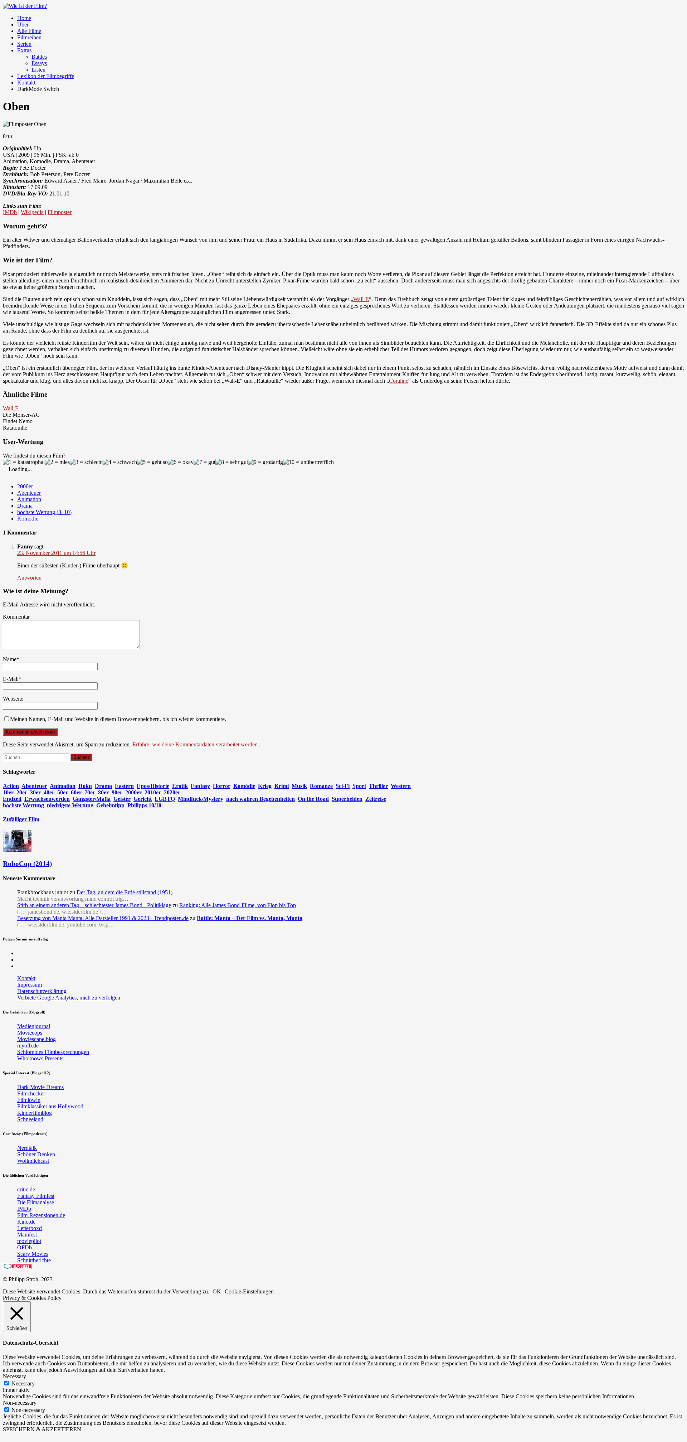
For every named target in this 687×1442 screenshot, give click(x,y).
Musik (299, 786)
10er (8, 792)
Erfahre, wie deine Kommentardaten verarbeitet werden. (195, 744)
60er (76, 792)
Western (401, 786)
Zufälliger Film (21, 819)
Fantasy (200, 786)
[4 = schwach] (120, 462)
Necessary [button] (14, 1376)
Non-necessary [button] (19, 1403)
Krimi (281, 786)
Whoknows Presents (40, 1058)
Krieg (265, 786)
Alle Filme (29, 31)
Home (24, 18)
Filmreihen (29, 37)
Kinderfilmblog (34, 1113)
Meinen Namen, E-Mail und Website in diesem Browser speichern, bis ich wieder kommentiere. (118, 719)
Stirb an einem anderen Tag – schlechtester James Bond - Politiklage (94, 905)
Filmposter (60, 212)
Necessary (23, 1383)
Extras (24, 50)
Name (9, 659)
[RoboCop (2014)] (17, 850)
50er (62, 792)
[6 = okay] (181, 462)
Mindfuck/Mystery (200, 799)
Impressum (29, 985)
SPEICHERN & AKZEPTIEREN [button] (42, 1429)
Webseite (13, 699)
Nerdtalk (27, 1148)
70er (89, 792)
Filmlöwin (28, 1100)
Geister (122, 799)
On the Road (313, 799)
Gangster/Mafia (92, 799)
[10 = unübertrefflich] (308, 462)
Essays (39, 63)
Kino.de (26, 1222)
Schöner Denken (36, 1154)
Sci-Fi (343, 786)
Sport (359, 786)
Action (11, 786)
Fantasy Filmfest (35, 1196)
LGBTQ (165, 799)
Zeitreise (375, 799)
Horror (221, 786)
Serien (24, 44)
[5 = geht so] (152, 462)
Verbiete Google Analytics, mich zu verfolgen (68, 998)
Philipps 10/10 (144, 805)
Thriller (378, 786)
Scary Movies (32, 1254)
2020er (172, 792)
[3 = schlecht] (86, 462)
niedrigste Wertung (70, 805)
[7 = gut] (204, 462)
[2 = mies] (57, 462)
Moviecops (29, 1033)
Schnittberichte (34, 1260)
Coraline (398, 381)
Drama (25, 506)
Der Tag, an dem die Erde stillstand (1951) (124, 892)
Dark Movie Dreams (40, 1087)
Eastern (124, 786)
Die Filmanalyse (35, 1202)
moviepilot (29, 1241)
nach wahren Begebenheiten (260, 799)
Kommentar (16, 617)
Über (23, 24)
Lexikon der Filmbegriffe (45, 76)
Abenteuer (29, 493)
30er (35, 792)
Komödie (27, 519)
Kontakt (26, 82)
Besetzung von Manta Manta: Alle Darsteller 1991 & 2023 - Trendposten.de (103, 918)
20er (21, 792)
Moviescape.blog (36, 1039)
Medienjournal (33, 1026)
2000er (25, 486)
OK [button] (217, 1291)
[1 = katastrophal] (24, 462)
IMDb (10, 212)
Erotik (180, 786)
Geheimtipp (110, 805)
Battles (39, 57)
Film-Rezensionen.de (41, 1215)
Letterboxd (29, 1228)
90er (117, 792)
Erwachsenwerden (47, 799)
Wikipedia (32, 212)
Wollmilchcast (33, 1161)
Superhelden (347, 799)
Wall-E (361, 299)
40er (49, 792)
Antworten (29, 578)
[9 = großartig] (265, 462)
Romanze (321, 786)
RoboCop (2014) (27, 863)
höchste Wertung (23, 805)
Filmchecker (31, 1093)
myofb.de (28, 1045)
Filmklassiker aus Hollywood (50, 1106)
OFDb (24, 1247)
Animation (29, 499)
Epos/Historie (153, 786)
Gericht (142, 799)
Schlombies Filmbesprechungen (53, 1052)
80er (103, 792)
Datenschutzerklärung (42, 991)
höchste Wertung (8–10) (44, 512)
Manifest (27, 1234)
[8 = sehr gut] (231, 462)
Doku (85, 786)
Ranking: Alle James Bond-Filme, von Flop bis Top (237, 905)
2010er (153, 792)
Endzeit (12, 799)
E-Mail (11, 679)
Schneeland (30, 1119)
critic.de (26, 1189)
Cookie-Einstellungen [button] (249, 1291)
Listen (38, 70)
